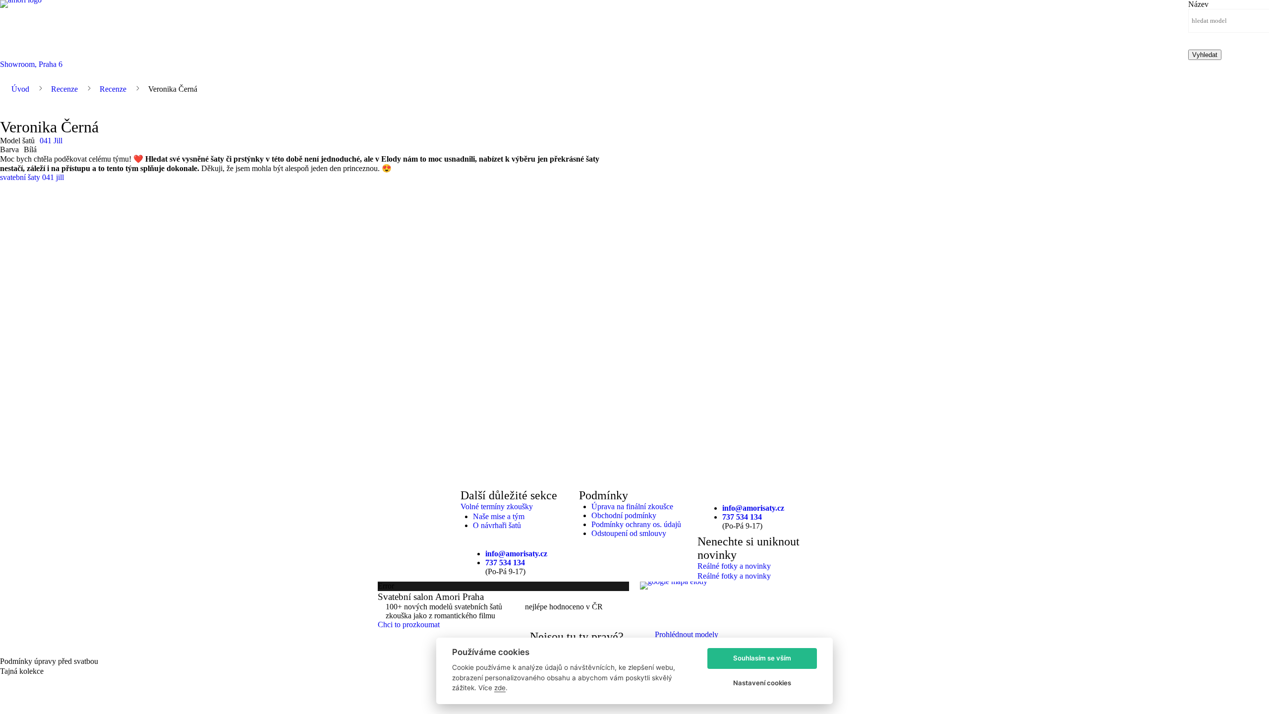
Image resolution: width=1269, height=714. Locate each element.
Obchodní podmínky (623, 515)
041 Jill (51, 140)
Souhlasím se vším (762, 658)
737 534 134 (505, 562)
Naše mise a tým (498, 516)
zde (500, 688)
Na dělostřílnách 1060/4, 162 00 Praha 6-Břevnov (718, 596)
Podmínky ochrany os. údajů (636, 524)
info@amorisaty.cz (516, 553)
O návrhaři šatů (497, 525)
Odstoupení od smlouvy (628, 533)
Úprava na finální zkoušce (632, 506)
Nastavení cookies (762, 683)
